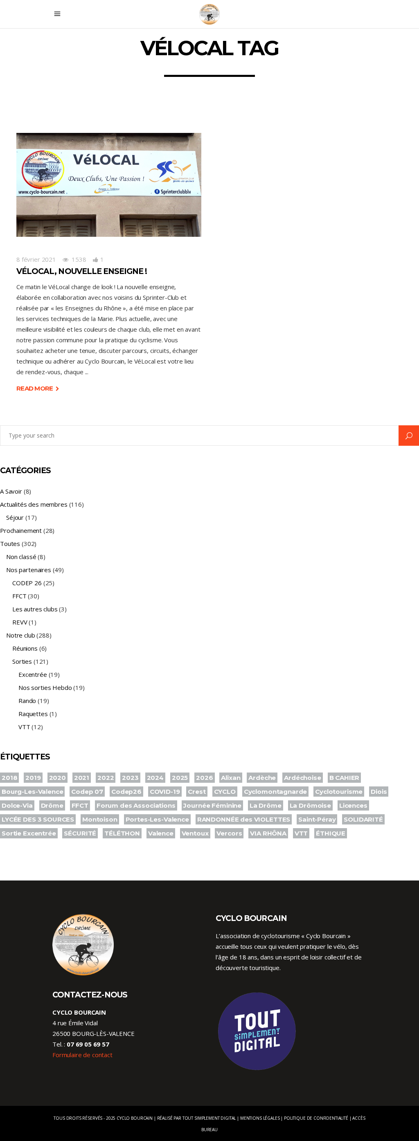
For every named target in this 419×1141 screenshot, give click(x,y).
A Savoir (11, 491)
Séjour (15, 517)
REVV (19, 622)
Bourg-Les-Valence (32, 791)
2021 (81, 778)
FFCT (19, 596)
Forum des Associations (136, 805)
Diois (379, 791)
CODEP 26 (27, 583)
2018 (9, 778)
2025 (180, 778)
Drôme (52, 805)
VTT (24, 727)
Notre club (20, 635)
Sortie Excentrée (29, 833)
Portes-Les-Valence (157, 819)
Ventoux (195, 833)
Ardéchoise (302, 778)
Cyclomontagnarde (275, 791)
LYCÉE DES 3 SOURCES (38, 819)
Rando (27, 700)
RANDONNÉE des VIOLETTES (244, 819)
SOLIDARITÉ (363, 819)
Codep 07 (87, 791)
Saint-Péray (317, 819)
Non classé (21, 557)
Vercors (229, 833)
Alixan (230, 778)
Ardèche (262, 778)
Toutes (10, 543)
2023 (130, 778)
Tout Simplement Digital (209, 1118)
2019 (33, 778)
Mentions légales (260, 1118)
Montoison (99, 819)
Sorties (22, 661)
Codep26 (126, 791)
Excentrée (32, 674)
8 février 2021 (36, 259)
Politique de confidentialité (316, 1118)
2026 (204, 778)
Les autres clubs (35, 609)
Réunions (25, 648)
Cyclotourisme (339, 791)
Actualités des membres (34, 504)
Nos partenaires (28, 570)
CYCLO (225, 791)
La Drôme (266, 805)
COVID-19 (165, 791)
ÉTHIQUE (330, 833)
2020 (57, 778)
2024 (155, 778)
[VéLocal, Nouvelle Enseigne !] (108, 185)
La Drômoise (310, 805)
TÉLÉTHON (122, 833)
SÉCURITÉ (80, 833)
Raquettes (33, 714)
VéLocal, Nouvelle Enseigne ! (81, 271)
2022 (105, 778)
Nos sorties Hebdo (45, 687)
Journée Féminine (212, 805)
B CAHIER (344, 778)
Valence (160, 833)
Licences (353, 805)
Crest (196, 791)
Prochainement (21, 530)
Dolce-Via (17, 805)
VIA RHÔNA (268, 833)
